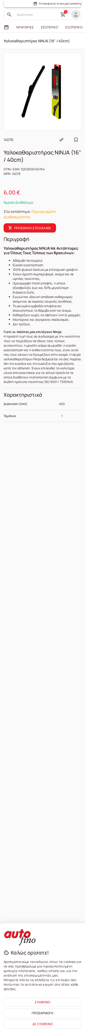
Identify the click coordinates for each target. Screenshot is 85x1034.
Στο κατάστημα (17, 211)
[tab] (6, 27)
